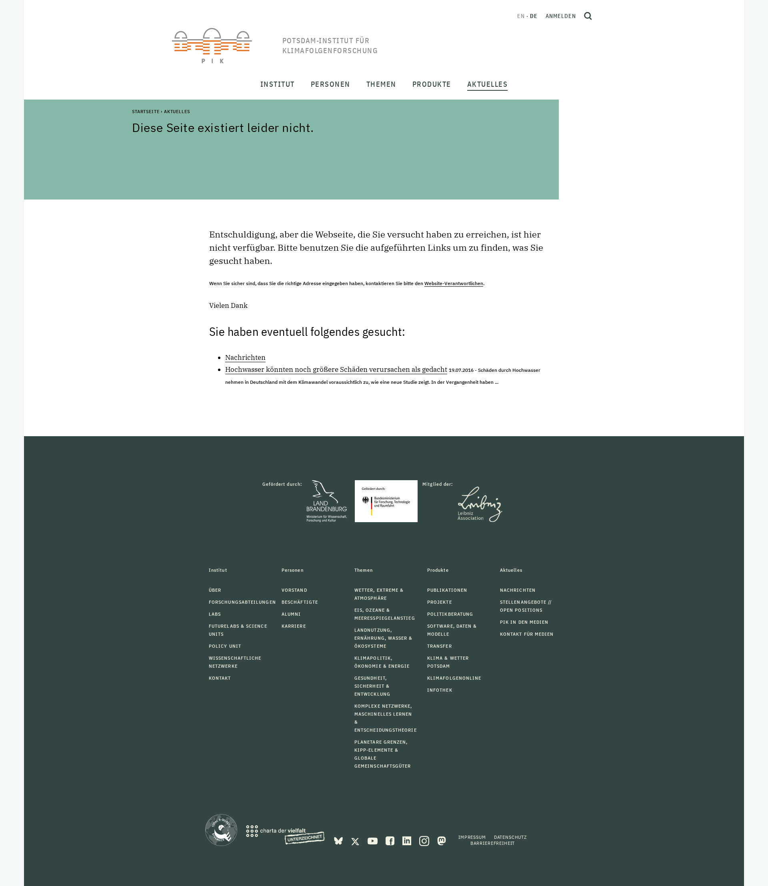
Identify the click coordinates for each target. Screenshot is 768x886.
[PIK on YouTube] (373, 840)
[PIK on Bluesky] (339, 840)
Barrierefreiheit (492, 843)
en (521, 16)
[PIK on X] (356, 840)
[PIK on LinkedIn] (407, 840)
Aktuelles (177, 111)
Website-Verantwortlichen (453, 283)
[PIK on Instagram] (425, 840)
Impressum (472, 837)
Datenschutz (510, 837)
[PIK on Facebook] (391, 840)
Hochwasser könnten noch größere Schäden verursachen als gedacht (336, 369)
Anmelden (561, 16)
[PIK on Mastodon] (441, 840)
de (534, 16)
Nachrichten (245, 357)
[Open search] (588, 16)
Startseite (145, 111)
